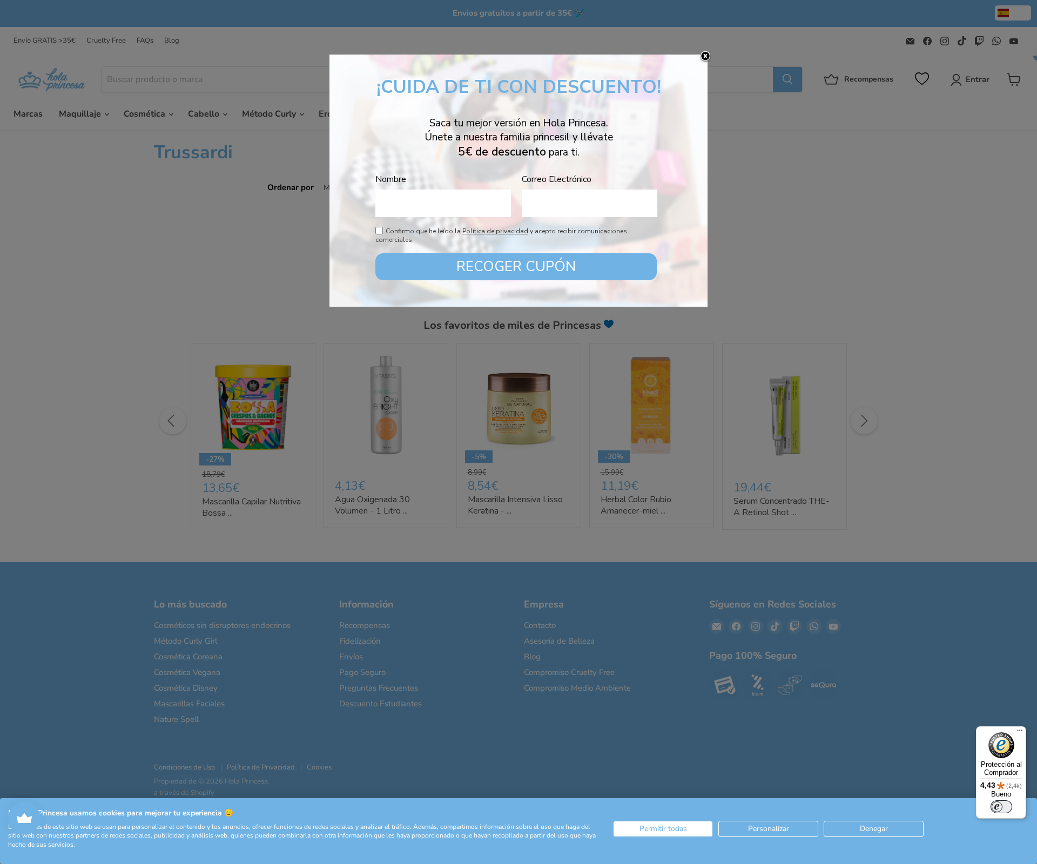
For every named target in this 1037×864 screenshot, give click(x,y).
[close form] (705, 56)
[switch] (1001, 806)
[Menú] (1019, 732)
